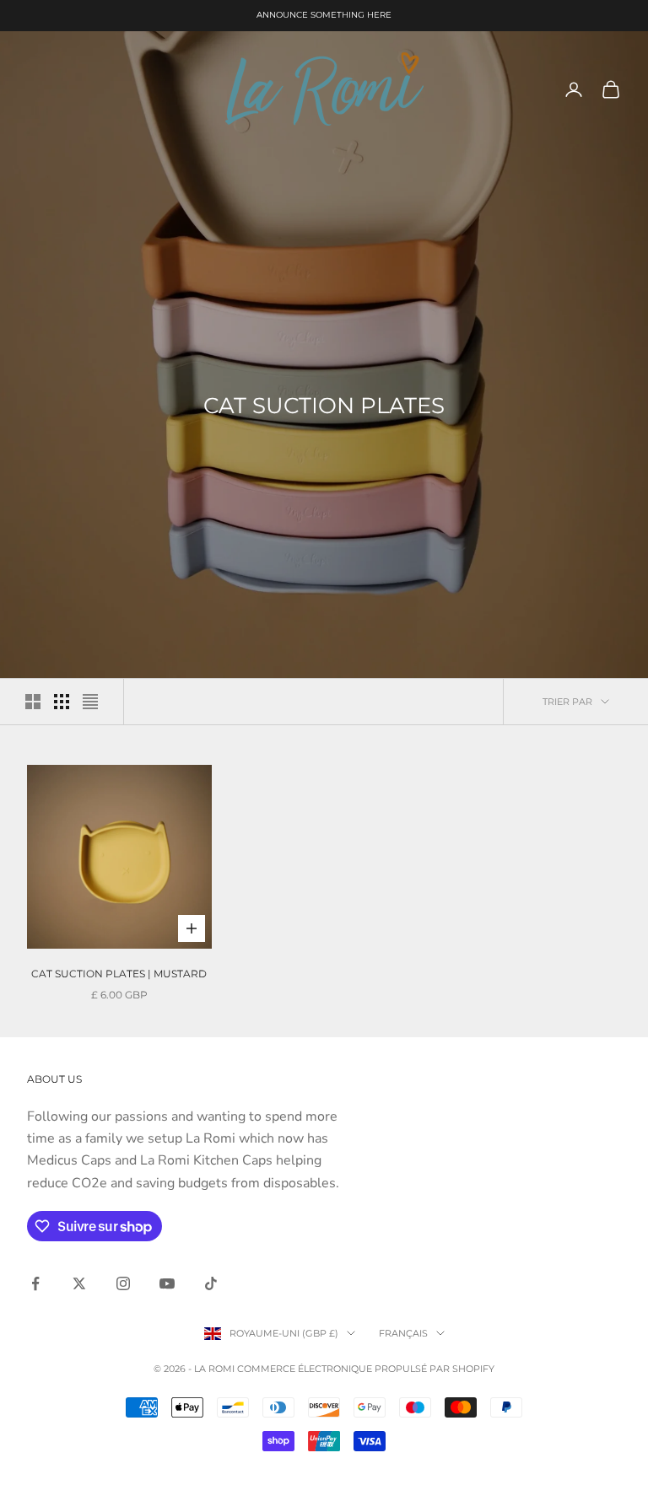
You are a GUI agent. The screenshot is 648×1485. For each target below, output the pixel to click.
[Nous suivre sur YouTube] (167, 1283)
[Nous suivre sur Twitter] (79, 1283)
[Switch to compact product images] (90, 701)
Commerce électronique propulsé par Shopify (365, 1369)
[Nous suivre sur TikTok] (210, 1283)
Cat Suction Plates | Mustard (119, 973)
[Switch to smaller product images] (61, 701)
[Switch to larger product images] (32, 701)
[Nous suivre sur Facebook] (35, 1283)
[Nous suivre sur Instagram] (123, 1283)
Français (403, 1333)
